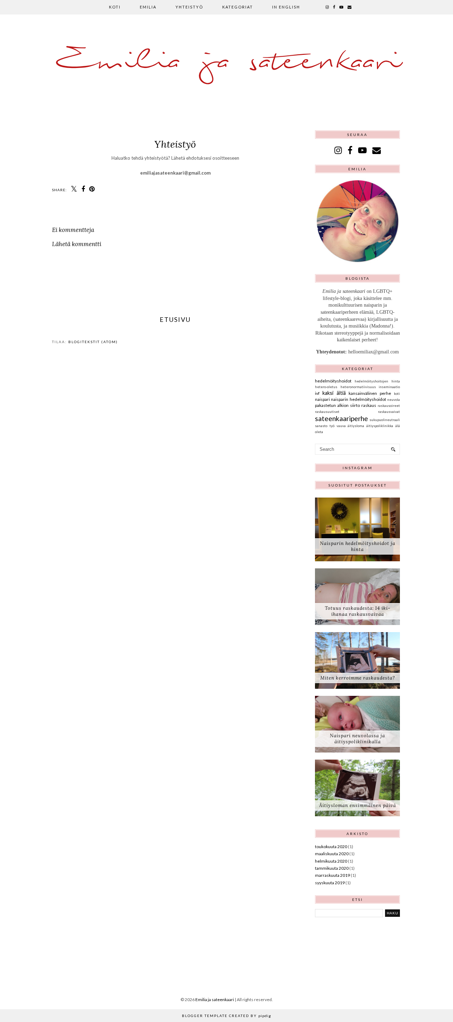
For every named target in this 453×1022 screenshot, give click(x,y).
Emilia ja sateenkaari (226, 61)
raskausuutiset (327, 412)
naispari (322, 399)
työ (331, 426)
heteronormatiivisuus (358, 387)
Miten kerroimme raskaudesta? (357, 678)
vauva (341, 426)
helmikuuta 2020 (331, 861)
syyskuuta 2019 (330, 882)
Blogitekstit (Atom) (93, 342)
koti (397, 394)
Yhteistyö (189, 7)
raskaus (368, 405)
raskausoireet (389, 406)
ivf (317, 393)
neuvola (393, 400)
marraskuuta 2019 (332, 875)
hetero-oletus (326, 387)
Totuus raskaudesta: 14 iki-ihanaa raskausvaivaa (357, 611)
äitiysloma (356, 426)
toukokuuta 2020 (331, 846)
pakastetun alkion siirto (337, 405)
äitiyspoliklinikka (379, 426)
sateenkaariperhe (341, 418)
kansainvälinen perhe (370, 393)
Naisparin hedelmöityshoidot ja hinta (357, 546)
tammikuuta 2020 (332, 868)
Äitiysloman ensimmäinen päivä (357, 805)
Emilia (148, 7)
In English (286, 7)
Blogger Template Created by (226, 1016)
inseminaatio (389, 387)
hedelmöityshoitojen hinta (377, 381)
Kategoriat (237, 7)
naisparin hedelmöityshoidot (358, 399)
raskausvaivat (389, 412)
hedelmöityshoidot (333, 381)
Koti (115, 7)
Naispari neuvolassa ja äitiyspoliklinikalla (357, 739)
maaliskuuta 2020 (332, 853)
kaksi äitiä (334, 393)
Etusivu (175, 319)
